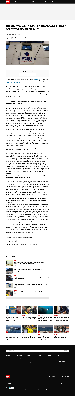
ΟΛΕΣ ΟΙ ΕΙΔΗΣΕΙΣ (27, 297)
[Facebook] (57, 376)
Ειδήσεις (13, 1)
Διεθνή (18, 366)
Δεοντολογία (15, 383)
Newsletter (60, 365)
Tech (45, 1)
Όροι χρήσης (8, 383)
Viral (7, 370)
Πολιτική (17, 1)
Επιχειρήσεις (19, 362)
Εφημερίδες (57, 1)
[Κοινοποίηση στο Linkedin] (20, 38)
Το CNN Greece (61, 367)
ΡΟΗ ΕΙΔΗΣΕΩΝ (10, 256)
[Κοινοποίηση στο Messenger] (15, 38)
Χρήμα (18, 360)
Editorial (49, 358)
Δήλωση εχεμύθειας (32, 383)
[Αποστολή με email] (26, 38)
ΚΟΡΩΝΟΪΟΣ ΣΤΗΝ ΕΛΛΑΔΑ (24, 246)
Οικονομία (22, 1)
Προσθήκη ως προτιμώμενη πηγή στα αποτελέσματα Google (28, 75)
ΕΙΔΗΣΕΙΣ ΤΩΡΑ (9, 249)
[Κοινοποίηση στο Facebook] (10, 38)
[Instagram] (65, 376)
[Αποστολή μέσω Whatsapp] (18, 38)
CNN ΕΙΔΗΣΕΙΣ (17, 249)
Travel (39, 1)
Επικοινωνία (53, 383)
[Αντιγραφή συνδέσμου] (23, 38)
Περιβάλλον (8, 368)
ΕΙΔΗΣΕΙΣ (40, 246)
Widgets (59, 364)
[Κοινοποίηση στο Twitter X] (12, 38)
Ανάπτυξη (19, 358)
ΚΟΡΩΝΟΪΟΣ (35, 244)
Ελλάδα (26, 1)
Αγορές (18, 364)
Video (53, 1)
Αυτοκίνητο (49, 1)
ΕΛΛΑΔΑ (8, 23)
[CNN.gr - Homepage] (8, 2)
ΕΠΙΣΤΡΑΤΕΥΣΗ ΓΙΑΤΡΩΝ (11, 246)
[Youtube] (68, 376)
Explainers (50, 362)
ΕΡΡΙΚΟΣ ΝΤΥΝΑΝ (15, 244)
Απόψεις (49, 360)
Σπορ (42, 1)
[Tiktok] (62, 376)
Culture (28, 358)
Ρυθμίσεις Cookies (23, 383)
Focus (36, 1)
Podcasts (60, 358)
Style (33, 1)
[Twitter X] (60, 376)
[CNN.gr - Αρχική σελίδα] (8, 376)
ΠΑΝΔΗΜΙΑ (33, 246)
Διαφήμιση (59, 383)
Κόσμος (29, 1)
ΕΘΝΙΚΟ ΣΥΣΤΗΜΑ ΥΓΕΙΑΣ (26, 244)
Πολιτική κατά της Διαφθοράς (43, 383)
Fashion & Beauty (30, 360)
